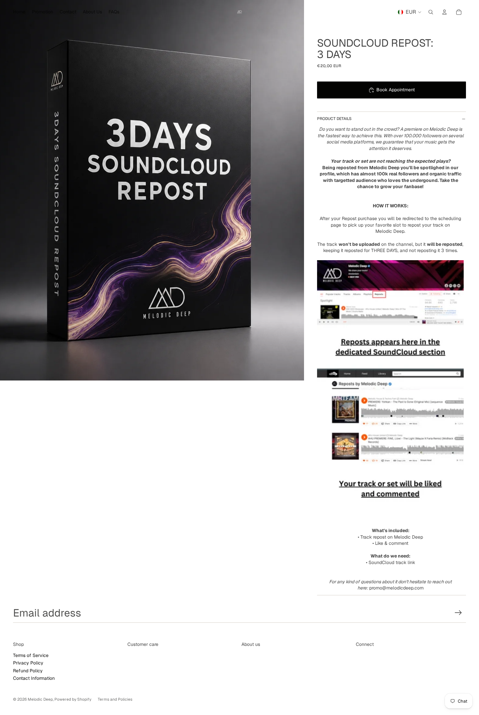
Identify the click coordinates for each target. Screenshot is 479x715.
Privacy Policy (28, 663)
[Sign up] (458, 612)
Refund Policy (28, 671)
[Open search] (431, 12)
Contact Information (34, 678)
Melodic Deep (40, 699)
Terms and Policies (115, 699)
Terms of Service (31, 655)
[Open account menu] (444, 12)
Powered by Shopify (72, 699)
